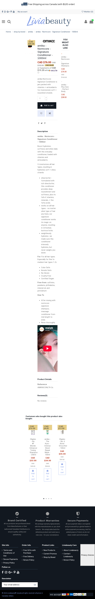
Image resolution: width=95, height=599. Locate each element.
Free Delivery (28, 556)
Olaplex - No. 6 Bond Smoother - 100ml (63, 443)
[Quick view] (33, 437)
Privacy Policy (8, 563)
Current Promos (50, 554)
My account (22, 12)
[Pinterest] (45, 123)
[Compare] (35, 434)
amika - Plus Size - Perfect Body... (65, 88)
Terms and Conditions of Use (9, 553)
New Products (49, 550)
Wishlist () (88, 12)
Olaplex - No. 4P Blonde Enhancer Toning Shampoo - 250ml (34, 447)
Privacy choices (87, 555)
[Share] (38, 123)
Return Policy (28, 560)
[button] (47, 70)
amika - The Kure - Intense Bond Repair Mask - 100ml (47, 447)
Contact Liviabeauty (68, 555)
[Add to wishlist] (41, 113)
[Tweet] (42, 123)
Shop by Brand (49, 557)
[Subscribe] (35, 584)
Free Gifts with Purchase (29, 551)
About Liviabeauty (71, 550)
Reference (42, 384)
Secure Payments (10, 559)
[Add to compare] (49, 113)
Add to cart (48, 105)
